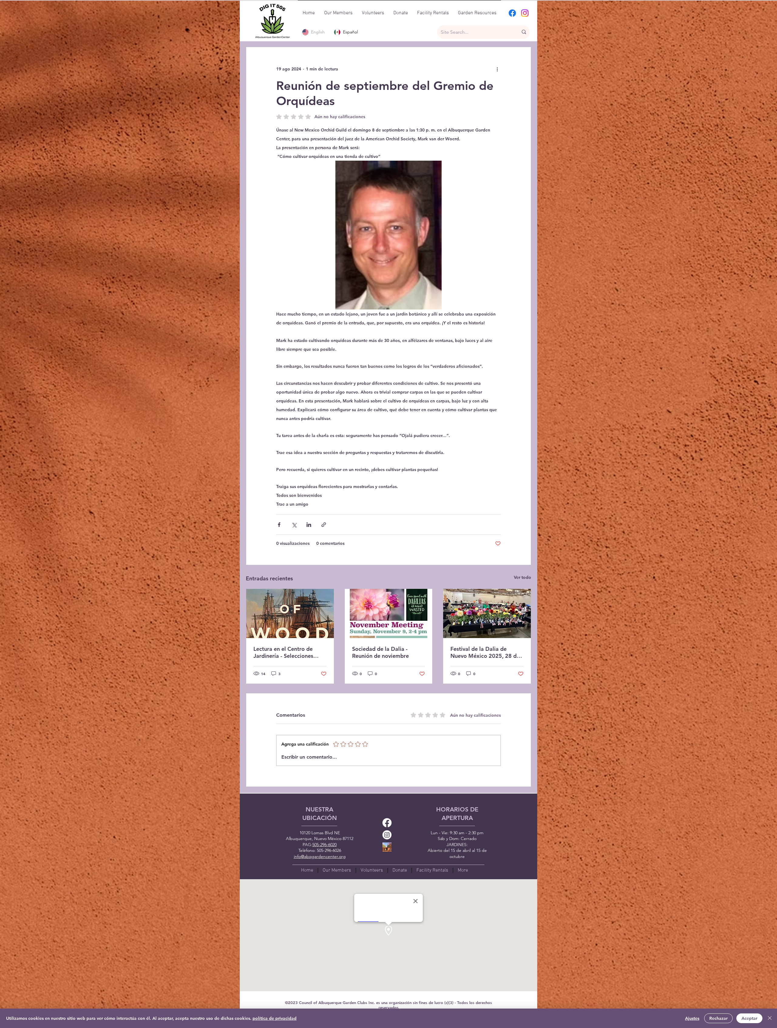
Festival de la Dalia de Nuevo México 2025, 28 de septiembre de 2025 (485, 652)
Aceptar (749, 1018)
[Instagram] (525, 13)
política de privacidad (275, 1018)
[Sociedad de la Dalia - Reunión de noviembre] (389, 613)
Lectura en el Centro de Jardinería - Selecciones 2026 (283, 652)
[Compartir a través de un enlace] (324, 525)
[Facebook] (512, 13)
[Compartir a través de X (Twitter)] (294, 525)
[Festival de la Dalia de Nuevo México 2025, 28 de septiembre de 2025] (487, 613)
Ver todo (522, 577)
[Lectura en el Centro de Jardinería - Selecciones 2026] (290, 613)
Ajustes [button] (692, 1018)
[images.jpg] (387, 847)
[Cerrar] (769, 1018)
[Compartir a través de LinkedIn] (309, 525)
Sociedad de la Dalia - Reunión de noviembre (380, 652)
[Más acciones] (497, 69)
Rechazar (718, 1018)
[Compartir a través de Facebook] (279, 525)
